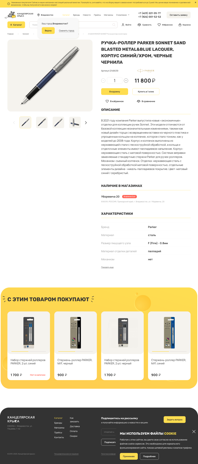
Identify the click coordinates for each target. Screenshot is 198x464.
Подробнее (149, 456)
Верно (48, 30)
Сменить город (66, 30)
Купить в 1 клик (146, 91)
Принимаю (129, 456)
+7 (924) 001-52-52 (149, 16)
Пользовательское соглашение (66, 454)
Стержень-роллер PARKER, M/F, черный (75, 361)
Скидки (73, 436)
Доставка (75, 426)
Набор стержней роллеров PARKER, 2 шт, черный (121, 361)
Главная (10, 34)
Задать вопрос (175, 419)
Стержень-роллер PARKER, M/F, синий (168, 361)
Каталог (26, 34)
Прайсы (97, 15)
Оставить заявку (178, 14)
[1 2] (28, 332)
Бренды (76, 15)
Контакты (59, 437)
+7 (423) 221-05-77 (149, 13)
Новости (87, 15)
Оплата (73, 431)
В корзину (114, 91)
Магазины (108, 15)
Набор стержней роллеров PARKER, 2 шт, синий (28, 361)
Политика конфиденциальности (113, 454)
